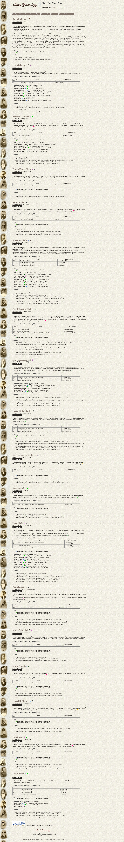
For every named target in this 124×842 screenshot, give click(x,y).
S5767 (17, 303)
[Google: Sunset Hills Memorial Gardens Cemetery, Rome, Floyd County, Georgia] (71, 370)
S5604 (17, 107)
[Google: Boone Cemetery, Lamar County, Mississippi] (33, 127)
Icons (48, 13)
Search (61, 13)
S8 (16, 57)
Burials (43, 13)
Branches (32, 13)
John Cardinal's (32, 839)
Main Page (14, 13)
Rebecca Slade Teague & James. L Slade (46, 834)
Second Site (38, 839)
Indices (25, 13)
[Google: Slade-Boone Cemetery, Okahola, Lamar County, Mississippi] (73, 211)
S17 (17, 349)
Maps (37, 13)
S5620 (17, 163)
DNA (20, 13)
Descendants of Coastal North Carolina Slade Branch (32, 52)
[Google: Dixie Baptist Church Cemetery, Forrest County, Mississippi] (77, 709)
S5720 (17, 109)
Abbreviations (54, 13)
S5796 (17, 354)
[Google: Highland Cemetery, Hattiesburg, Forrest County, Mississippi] (45, 321)
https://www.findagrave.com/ (25, 106)
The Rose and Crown (69, 13)
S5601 (17, 295)
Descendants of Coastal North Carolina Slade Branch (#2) (33, 613)
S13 (17, 292)
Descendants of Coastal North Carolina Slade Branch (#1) (33, 612)
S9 (16, 106)
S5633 (17, 817)
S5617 (17, 111)
